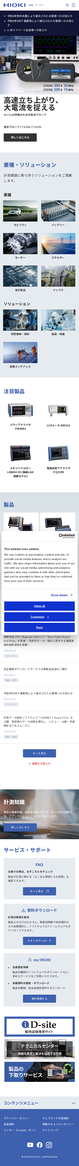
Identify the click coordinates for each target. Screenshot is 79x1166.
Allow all (39, 606)
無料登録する (39, 998)
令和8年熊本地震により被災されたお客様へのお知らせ (39, 16)
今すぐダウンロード (39, 940)
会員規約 (9, 1124)
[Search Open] (67, 5)
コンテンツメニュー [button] (21, 1103)
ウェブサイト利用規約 (55, 1118)
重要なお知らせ (41, 763)
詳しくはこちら (20, 137)
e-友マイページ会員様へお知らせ (27, 30)
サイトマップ (50, 1130)
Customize (37, 616)
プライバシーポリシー (17, 1118)
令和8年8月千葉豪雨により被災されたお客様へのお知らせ (40, 22)
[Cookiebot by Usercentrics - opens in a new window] (59, 536)
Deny (39, 627)
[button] (19, 91)
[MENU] (73, 5)
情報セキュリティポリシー (58, 1124)
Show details (59, 595)
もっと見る (39, 753)
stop (62, 91)
